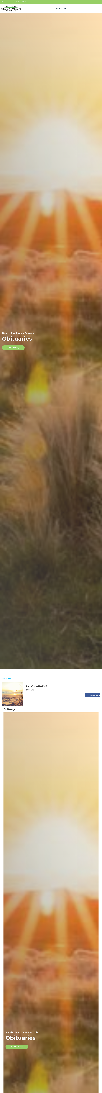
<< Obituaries (7, 678)
